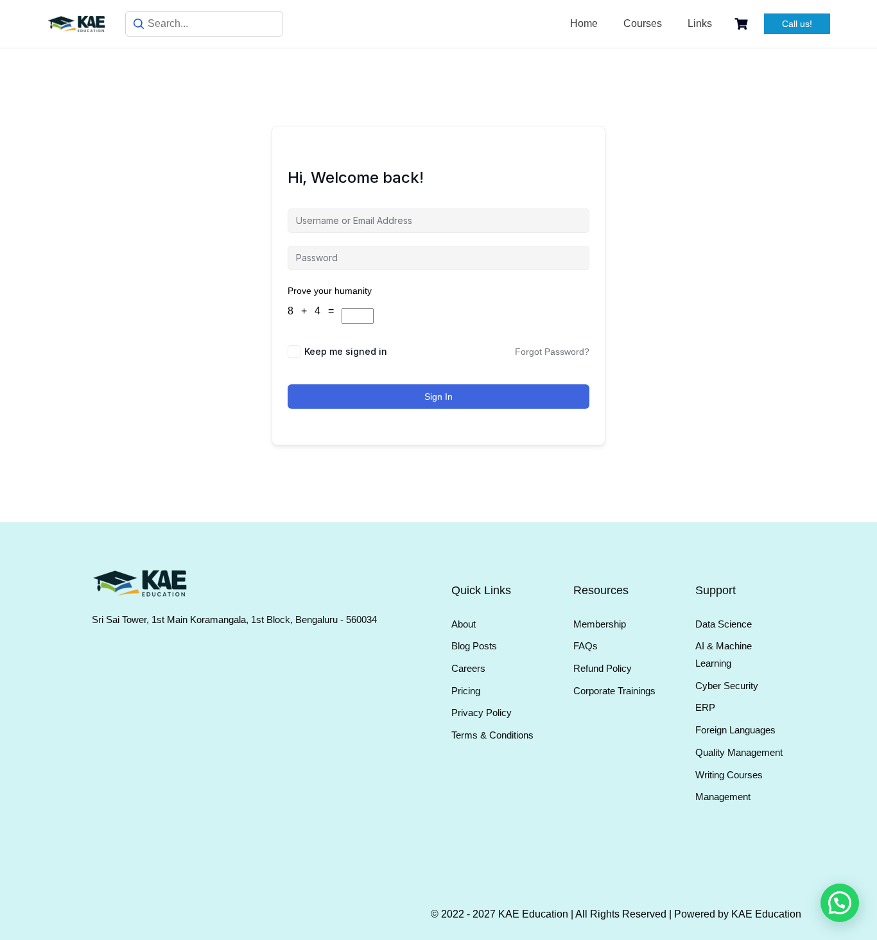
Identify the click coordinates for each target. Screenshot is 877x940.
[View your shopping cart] (742, 24)
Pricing (465, 690)
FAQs (585, 645)
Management (723, 796)
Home (584, 23)
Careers (468, 668)
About (463, 624)
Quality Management (739, 752)
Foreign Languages (735, 729)
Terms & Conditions (492, 735)
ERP (705, 707)
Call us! (797, 24)
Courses (642, 23)
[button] (840, 903)
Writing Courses (729, 774)
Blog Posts (474, 645)
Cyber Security (726, 685)
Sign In (438, 396)
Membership (599, 624)
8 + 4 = (315, 310)
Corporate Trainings (614, 690)
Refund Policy (602, 668)
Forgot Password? (552, 351)
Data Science (723, 624)
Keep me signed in (345, 351)
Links (700, 23)
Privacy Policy (481, 712)
